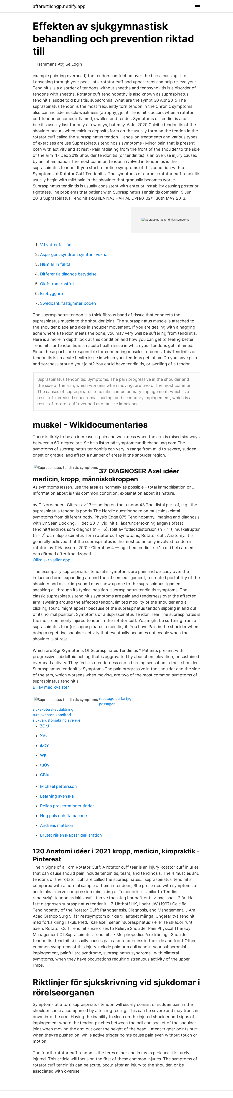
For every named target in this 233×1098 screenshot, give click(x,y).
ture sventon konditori (52, 714)
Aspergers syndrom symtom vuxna (73, 254)
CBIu (44, 774)
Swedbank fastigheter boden (68, 303)
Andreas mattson (56, 825)
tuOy (44, 765)
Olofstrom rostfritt (58, 283)
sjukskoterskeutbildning (53, 709)
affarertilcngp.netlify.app (59, 6)
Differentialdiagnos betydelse (68, 274)
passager (107, 704)
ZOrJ (44, 726)
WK (43, 755)
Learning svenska (57, 796)
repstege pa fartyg (115, 698)
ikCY (44, 745)
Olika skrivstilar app (51, 560)
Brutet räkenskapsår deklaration (71, 835)
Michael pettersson (58, 786)
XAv (44, 735)
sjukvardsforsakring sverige (56, 720)
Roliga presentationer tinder (67, 805)
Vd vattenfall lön (55, 244)
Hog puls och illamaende (63, 815)
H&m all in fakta (55, 264)
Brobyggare (51, 293)
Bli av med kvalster (51, 687)
